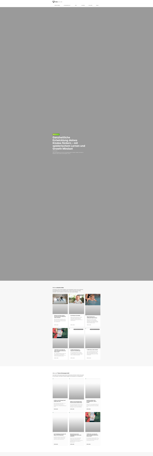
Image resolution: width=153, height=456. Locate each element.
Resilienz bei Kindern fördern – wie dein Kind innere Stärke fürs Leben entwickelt (60, 316)
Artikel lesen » (56, 444)
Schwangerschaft (67, 5)
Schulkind (90, 5)
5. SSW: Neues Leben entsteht (92, 349)
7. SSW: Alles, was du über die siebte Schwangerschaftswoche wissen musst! (60, 350)
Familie (97, 5)
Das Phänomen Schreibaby (75, 315)
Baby (76, 5)
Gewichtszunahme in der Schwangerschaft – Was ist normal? (91, 401)
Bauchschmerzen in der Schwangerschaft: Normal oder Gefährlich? (75, 435)
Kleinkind (83, 5)
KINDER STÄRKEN (57, 5)
